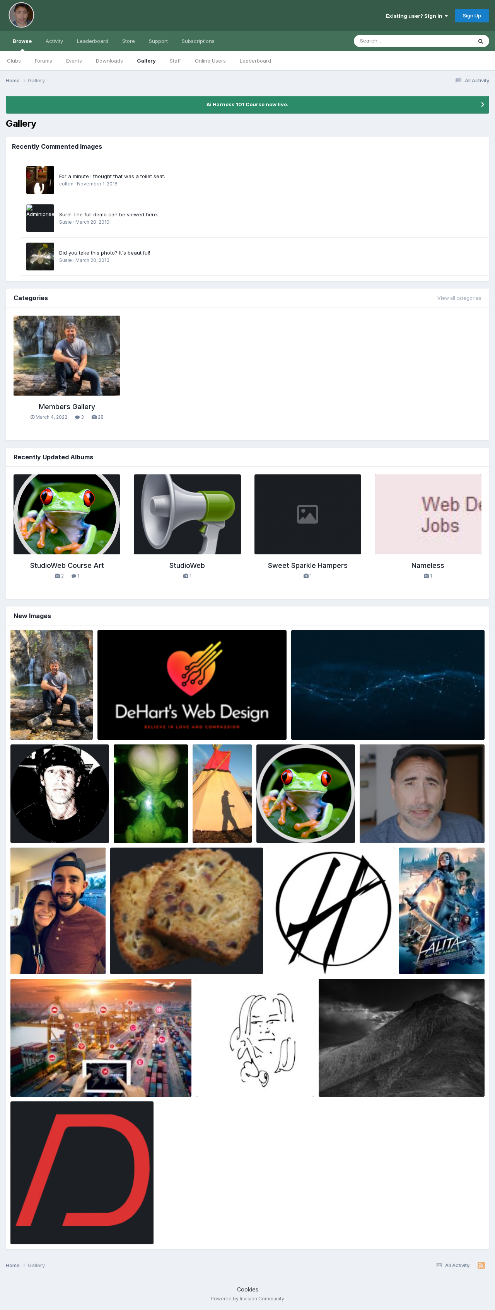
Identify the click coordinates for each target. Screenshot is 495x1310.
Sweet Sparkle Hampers (308, 565)
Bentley (32, 730)
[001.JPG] (40, 256)
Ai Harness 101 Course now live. (247, 104)
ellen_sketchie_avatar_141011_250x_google (255, 1079)
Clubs (14, 61)
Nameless (427, 565)
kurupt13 (421, 965)
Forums (43, 61)
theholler (290, 965)
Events (74, 61)
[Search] (480, 41)
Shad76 (119, 730)
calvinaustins (39, 1087)
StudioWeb (187, 565)
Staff (175, 61)
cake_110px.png (135, 956)
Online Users (210, 61)
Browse (22, 41)
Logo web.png (33, 1226)
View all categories (459, 298)
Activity (54, 41)
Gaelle (130, 965)
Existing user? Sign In (415, 16)
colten (66, 184)
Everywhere (448, 41)
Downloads (109, 61)
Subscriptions (198, 41)
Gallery (146, 61)
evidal (30, 965)
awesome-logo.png (127, 722)
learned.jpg (212, 825)
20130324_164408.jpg (148, 825)
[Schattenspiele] (40, 180)
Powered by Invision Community (247, 1299)
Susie (65, 222)
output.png (28, 825)
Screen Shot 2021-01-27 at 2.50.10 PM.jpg (417, 825)
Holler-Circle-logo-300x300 (309, 956)
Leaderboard (255, 61)
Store (128, 41)
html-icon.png (279, 825)
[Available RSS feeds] (481, 1265)
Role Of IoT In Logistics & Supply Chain (63, 1079)
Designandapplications (50, 1235)
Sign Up (472, 15)
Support (158, 41)
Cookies (247, 1289)
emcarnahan (223, 1087)
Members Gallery (67, 407)
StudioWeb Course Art (67, 565)
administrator (284, 834)
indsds (413, 956)
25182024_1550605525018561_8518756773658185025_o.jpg (402, 1079)
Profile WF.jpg (33, 722)
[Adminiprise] (40, 218)
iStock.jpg (309, 722)
